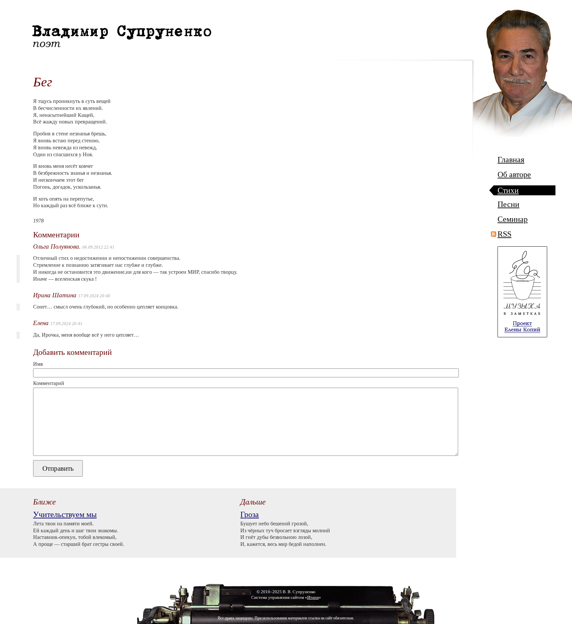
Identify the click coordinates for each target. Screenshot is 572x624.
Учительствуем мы (65, 514)
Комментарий (48, 383)
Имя (38, 364)
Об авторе (514, 174)
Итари (313, 597)
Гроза (249, 514)
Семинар (513, 219)
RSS (504, 234)
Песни (508, 204)
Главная (511, 160)
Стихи (508, 190)
